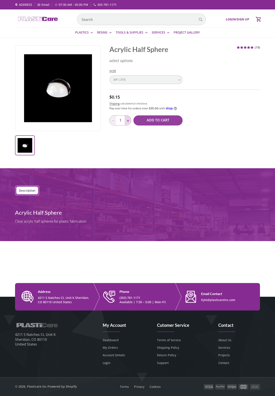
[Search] (200, 19)
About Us (224, 340)
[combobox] (141, 19)
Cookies (155, 387)
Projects (224, 355)
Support (163, 363)
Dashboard (111, 340)
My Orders (110, 348)
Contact (223, 363)
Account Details (114, 355)
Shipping (114, 103)
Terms (124, 387)
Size (112, 71)
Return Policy (166, 355)
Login (106, 363)
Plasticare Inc (37, 386)
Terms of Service (169, 340)
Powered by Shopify (62, 386)
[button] (258, 19)
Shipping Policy (168, 348)
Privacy (139, 387)
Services (224, 348)
